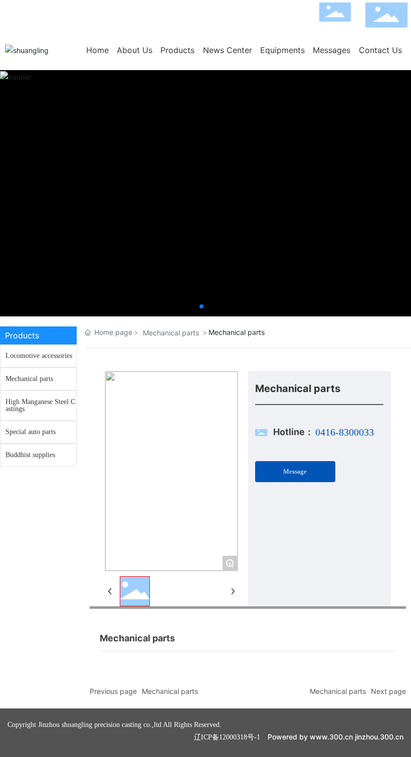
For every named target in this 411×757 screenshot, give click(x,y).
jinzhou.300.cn (379, 736)
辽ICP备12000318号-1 (227, 737)
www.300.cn (331, 736)
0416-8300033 (344, 432)
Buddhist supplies (30, 455)
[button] (201, 306)
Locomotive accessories (39, 355)
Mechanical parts (29, 379)
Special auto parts (31, 432)
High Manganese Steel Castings (40, 405)
